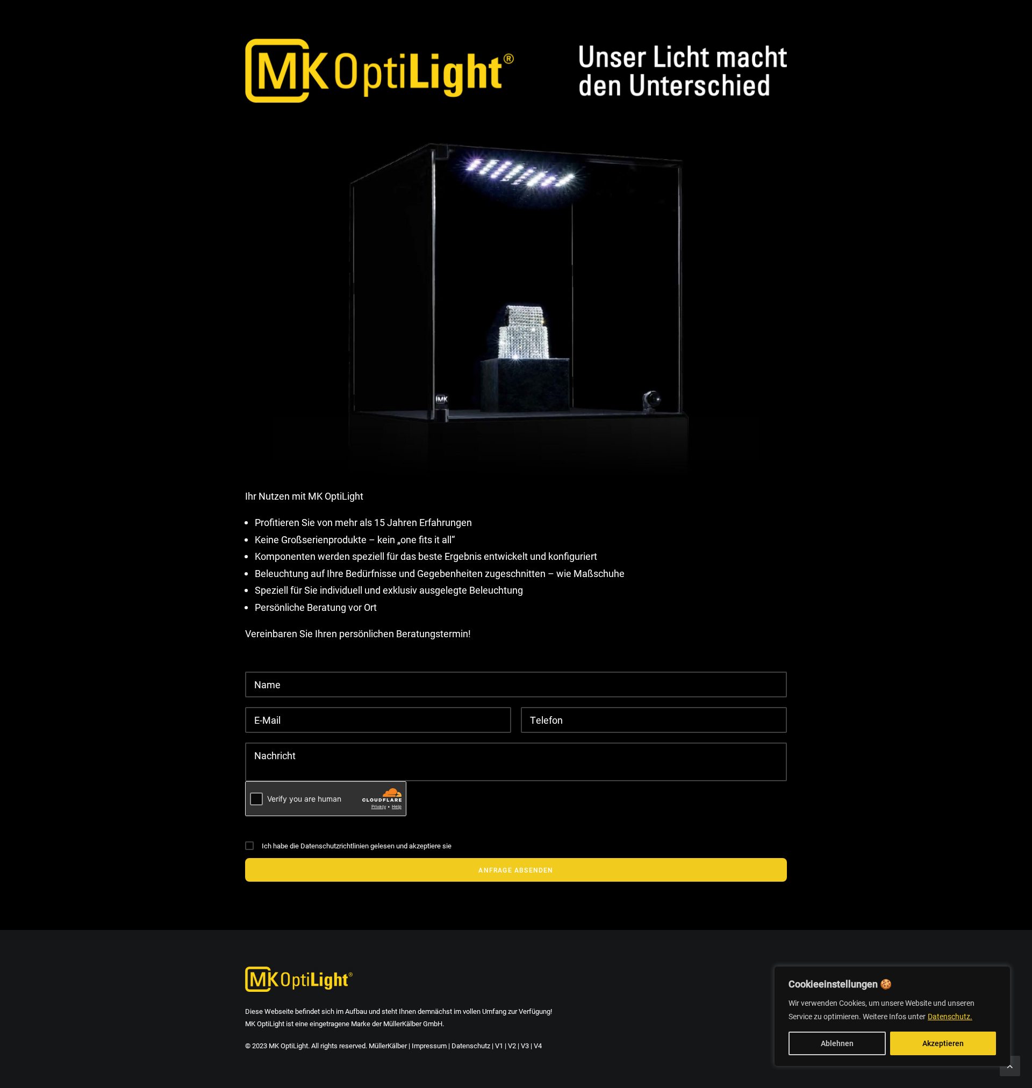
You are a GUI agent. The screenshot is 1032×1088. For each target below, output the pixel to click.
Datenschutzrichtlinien (334, 846)
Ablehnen (837, 1043)
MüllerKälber (388, 1045)
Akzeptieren (943, 1043)
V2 (512, 1045)
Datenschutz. (950, 1016)
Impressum (429, 1045)
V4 (538, 1045)
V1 (499, 1045)
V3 (525, 1045)
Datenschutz (471, 1045)
